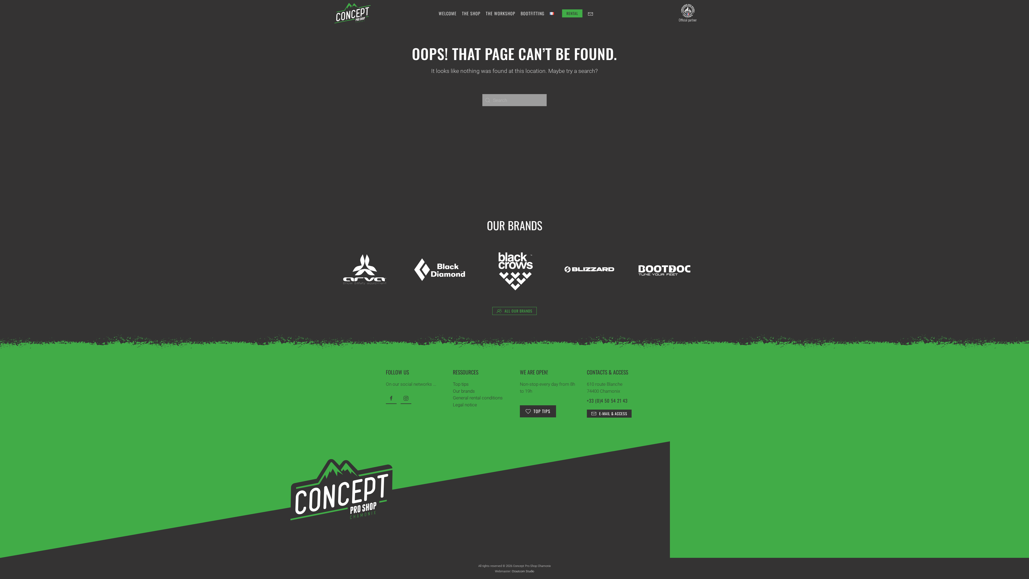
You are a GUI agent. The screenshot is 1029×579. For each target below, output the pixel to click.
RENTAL (572, 13)
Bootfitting (533, 13)
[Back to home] (352, 13)
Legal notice (465, 404)
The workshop (500, 13)
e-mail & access (613, 413)
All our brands (518, 311)
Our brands (464, 391)
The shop (471, 13)
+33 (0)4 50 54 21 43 (607, 400)
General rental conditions (478, 397)
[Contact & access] (590, 13)
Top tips (461, 384)
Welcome (448, 13)
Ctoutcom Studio (523, 571)
